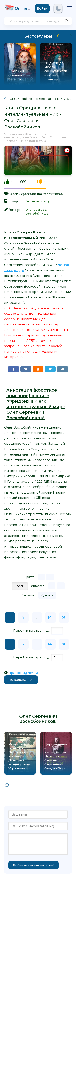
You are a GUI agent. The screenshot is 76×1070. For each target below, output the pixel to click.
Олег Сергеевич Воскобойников (36, 193)
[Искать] (66, 21)
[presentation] (59, 35)
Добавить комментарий (33, 865)
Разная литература (39, 201)
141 (51, 617)
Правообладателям (23, 672)
